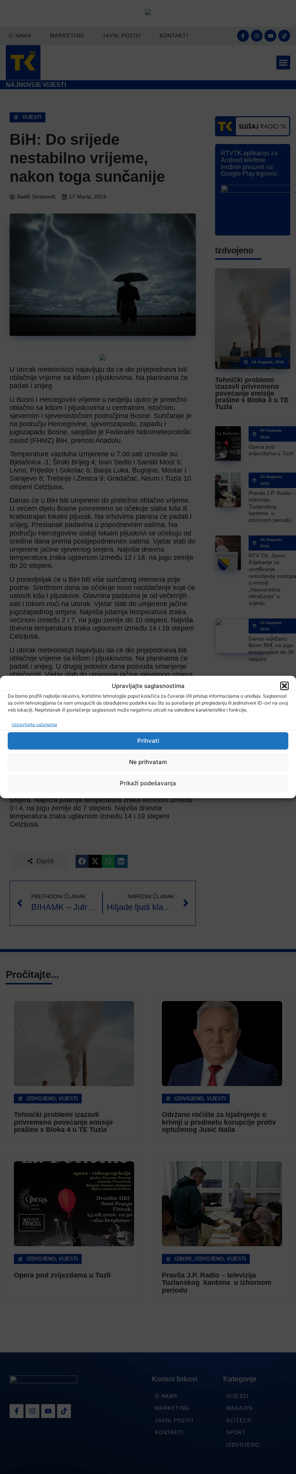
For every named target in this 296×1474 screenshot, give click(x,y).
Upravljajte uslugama (34, 724)
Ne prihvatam (148, 762)
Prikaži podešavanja (148, 783)
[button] (284, 686)
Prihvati (148, 740)
